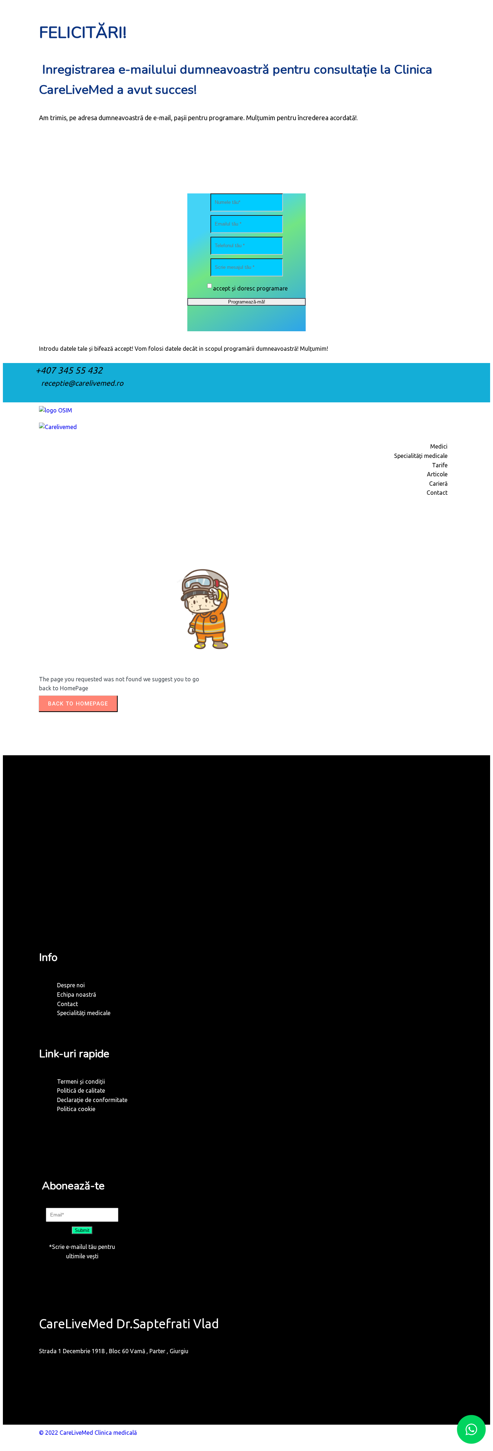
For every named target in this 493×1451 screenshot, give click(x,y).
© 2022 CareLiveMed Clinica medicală (88, 1432)
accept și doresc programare (250, 288)
